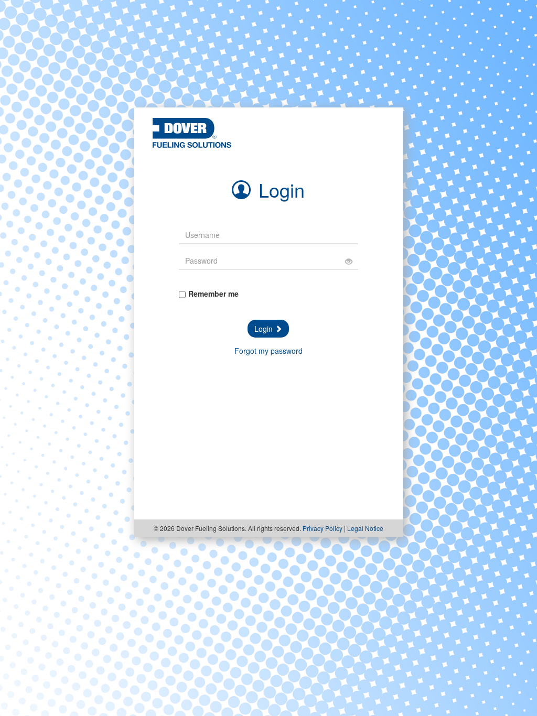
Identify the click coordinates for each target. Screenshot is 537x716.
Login (264, 328)
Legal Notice (365, 528)
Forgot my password (268, 350)
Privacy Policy (322, 528)
